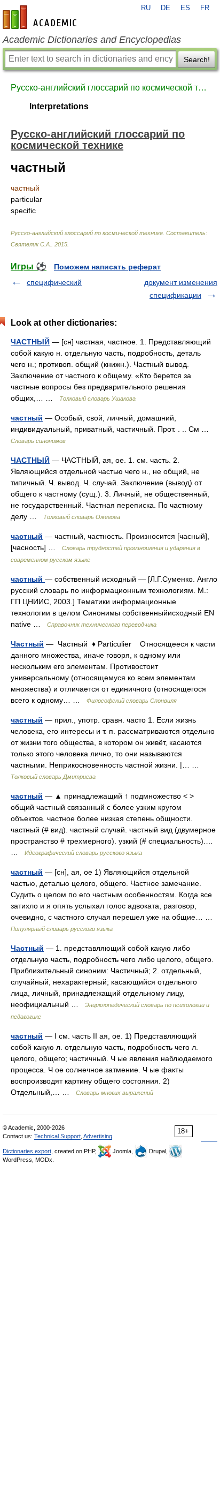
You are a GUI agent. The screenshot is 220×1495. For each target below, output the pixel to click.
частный (27, 418)
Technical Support (57, 1136)
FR (204, 8)
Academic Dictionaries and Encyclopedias (92, 39)
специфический (54, 282)
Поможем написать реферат (107, 266)
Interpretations (59, 106)
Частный (27, 644)
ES (185, 8)
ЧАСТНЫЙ (30, 341)
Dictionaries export (27, 1151)
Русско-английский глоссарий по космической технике (110, 87)
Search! (197, 59)
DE (165, 8)
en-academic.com (41, 17)
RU (146, 8)
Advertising (97, 1136)
